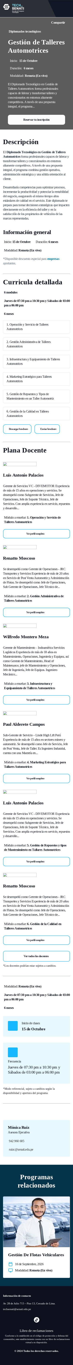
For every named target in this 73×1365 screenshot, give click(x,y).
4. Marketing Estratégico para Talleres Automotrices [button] (29, 379)
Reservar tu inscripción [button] (36, 119)
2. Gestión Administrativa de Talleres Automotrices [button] (28, 344)
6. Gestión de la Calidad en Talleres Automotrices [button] (27, 414)
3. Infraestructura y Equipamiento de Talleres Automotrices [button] (33, 361)
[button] (36, 533)
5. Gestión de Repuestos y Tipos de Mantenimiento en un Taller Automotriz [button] (30, 396)
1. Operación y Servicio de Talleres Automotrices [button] (27, 327)
